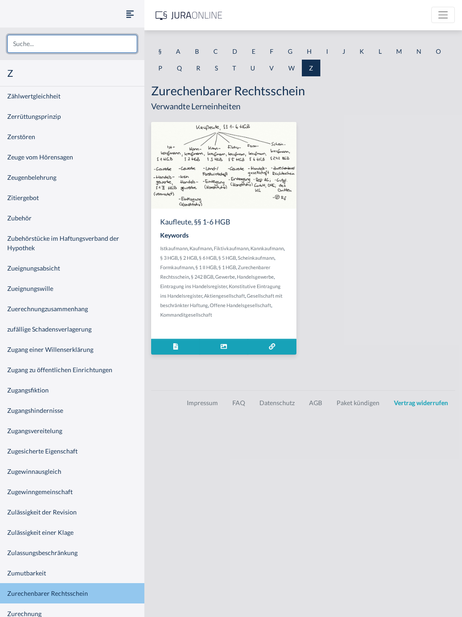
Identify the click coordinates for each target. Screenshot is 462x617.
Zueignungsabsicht (33, 268)
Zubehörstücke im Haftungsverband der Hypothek (63, 243)
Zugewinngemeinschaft (40, 491)
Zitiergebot (23, 197)
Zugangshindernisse (35, 410)
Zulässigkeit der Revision (42, 512)
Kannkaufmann (267, 248)
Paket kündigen (358, 403)
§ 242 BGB (202, 277)
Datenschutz (277, 403)
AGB (315, 403)
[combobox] (72, 44)
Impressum (202, 403)
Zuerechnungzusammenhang (47, 309)
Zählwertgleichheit (33, 96)
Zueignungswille (30, 288)
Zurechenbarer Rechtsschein (47, 593)
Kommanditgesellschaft (186, 315)
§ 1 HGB (227, 267)
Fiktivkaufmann (231, 248)
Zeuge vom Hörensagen (40, 157)
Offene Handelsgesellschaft (240, 305)
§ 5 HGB (227, 258)
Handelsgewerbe (255, 277)
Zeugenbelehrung (31, 177)
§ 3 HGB (169, 258)
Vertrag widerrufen (421, 403)
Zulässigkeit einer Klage (40, 532)
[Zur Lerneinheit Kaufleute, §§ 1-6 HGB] (272, 347)
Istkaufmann (174, 248)
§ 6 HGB (208, 258)
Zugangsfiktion (28, 390)
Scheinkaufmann (256, 258)
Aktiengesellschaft (224, 296)
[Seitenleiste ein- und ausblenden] (130, 13)
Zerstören (21, 136)
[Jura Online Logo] (189, 15)
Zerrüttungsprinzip (34, 116)
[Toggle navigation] (443, 15)
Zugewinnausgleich (34, 471)
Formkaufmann (177, 267)
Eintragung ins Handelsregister (193, 286)
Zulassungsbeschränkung (42, 552)
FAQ (238, 403)
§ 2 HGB (188, 258)
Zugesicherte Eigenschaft (42, 451)
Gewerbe (225, 277)
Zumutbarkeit (26, 573)
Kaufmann (200, 248)
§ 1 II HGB (206, 267)
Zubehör (19, 218)
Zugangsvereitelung (34, 431)
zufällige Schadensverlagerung (49, 329)
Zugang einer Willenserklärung (50, 349)
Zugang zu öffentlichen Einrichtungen (59, 370)
